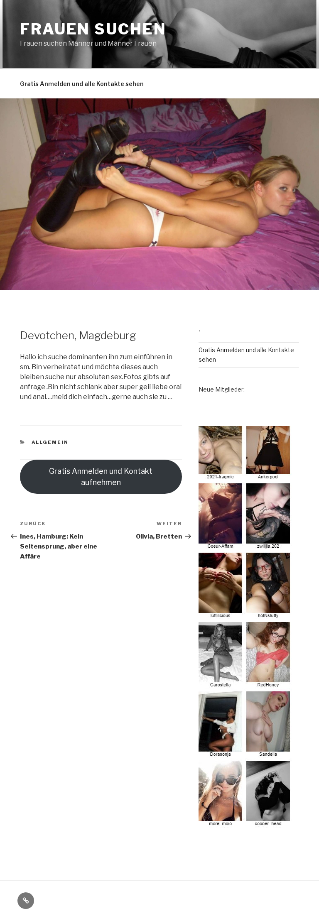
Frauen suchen (93, 29)
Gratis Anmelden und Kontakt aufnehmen (100, 477)
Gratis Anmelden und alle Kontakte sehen (82, 83)
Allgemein (50, 442)
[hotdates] (245, 823)
